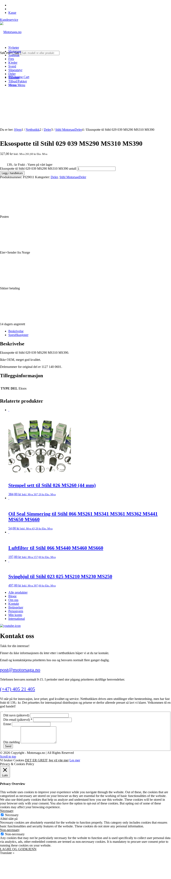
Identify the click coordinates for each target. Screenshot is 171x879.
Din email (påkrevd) (17, 719)
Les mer (74, 760)
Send (8, 746)
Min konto (15, 615)
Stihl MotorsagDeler (72, 177)
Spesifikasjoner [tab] (18, 335)
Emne (7, 724)
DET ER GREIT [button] (36, 760)
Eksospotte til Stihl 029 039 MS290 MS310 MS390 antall (38, 168)
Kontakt (13, 603)
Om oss (13, 600)
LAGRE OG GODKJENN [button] (18, 849)
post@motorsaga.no (20, 669)
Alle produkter (18, 592)
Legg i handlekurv (12, 173)
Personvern (15, 611)
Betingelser (15, 607)
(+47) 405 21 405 (17, 689)
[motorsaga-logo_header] (10, 32)
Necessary (12, 815)
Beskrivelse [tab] (16, 331)
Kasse (12, 12)
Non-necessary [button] (10, 830)
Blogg (12, 596)
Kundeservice (9, 19)
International (16, 618)
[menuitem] (89, 48)
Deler (54, 177)
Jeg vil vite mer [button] (59, 760)
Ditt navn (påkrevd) (16, 715)
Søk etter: (6, 53)
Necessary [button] (7, 811)
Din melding (12, 742)
